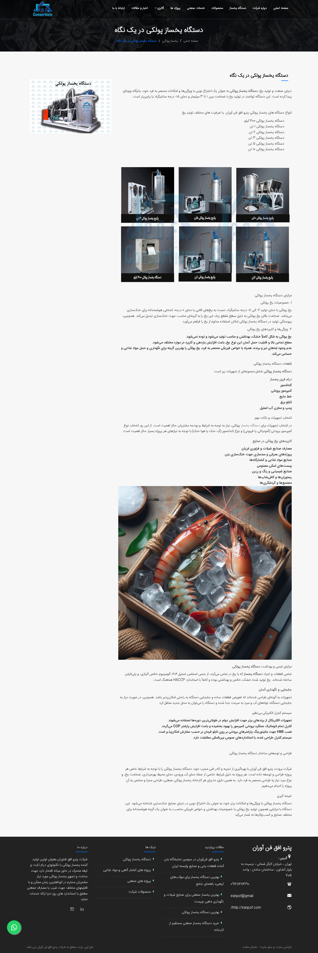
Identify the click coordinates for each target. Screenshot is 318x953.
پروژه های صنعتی (139, 881)
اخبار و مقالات (139, 8)
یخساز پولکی (170, 41)
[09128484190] (289, 885)
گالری (160, 8)
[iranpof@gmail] (289, 897)
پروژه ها (175, 8)
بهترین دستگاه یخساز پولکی (200, 912)
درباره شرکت (260, 8)
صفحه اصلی (280, 8)
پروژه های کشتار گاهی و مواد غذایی (127, 870)
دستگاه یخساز (238, 8)
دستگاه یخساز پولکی (269, 295)
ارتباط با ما (118, 8)
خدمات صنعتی (196, 8)
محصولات (217, 8)
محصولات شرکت (140, 892)
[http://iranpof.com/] (289, 909)
